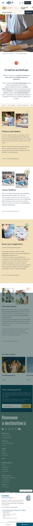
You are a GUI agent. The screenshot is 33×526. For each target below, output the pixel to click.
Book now (27, 2)
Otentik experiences (8, 375)
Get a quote (5, 471)
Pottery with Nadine (11, 131)
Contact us (5, 469)
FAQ (3, 458)
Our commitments (7, 437)
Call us (4, 465)
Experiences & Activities (8, 53)
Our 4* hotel (5, 486)
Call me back (5, 467)
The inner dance (9, 306)
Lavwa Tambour (9, 190)
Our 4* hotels (5, 482)
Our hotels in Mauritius (9, 477)
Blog (3, 451)
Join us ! (4, 445)
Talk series (5, 455)
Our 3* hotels (5, 480)
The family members (7, 443)
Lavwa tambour (12, 105)
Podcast (4, 453)
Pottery (4, 105)
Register (26, 406)
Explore (4, 379)
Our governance (6, 435)
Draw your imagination (23, 105)
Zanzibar (4, 484)
